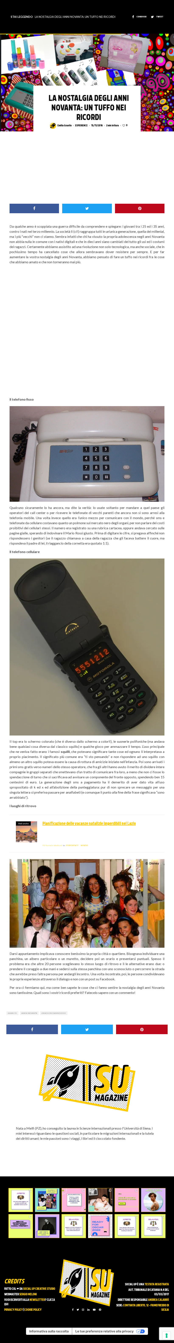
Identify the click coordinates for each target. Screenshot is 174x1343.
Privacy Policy (13, 1310)
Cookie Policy (33, 1310)
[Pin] (139, 208)
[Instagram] (83, 1309)
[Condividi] (34, 208)
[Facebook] (73, 1309)
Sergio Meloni (52, 845)
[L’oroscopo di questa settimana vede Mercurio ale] (153, 1226)
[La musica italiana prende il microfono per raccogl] (74, 1200)
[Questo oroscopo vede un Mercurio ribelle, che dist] (20, 1200)
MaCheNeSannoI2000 (54, 1013)
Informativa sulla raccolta (49, 1331)
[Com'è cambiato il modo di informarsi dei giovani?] (20, 1226)
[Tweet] (87, 208)
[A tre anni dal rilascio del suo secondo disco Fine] (153, 1200)
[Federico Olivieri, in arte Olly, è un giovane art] (100, 1200)
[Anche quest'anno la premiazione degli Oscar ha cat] (100, 1226)
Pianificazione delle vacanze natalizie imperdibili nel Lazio (89, 824)
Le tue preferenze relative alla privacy (104, 1331)
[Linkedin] (88, 1309)
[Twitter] (77, 1309)
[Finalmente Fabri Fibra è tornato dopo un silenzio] (47, 1226)
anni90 (13, 1013)
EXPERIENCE (81, 125)
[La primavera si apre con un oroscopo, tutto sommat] (74, 1226)
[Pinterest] (99, 1309)
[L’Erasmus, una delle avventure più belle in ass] (127, 1200)
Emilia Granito (65, 125)
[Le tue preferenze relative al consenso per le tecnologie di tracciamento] (167, 1336)
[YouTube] (94, 1309)
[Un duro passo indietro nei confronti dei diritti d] (47, 1200)
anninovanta (29, 1013)
